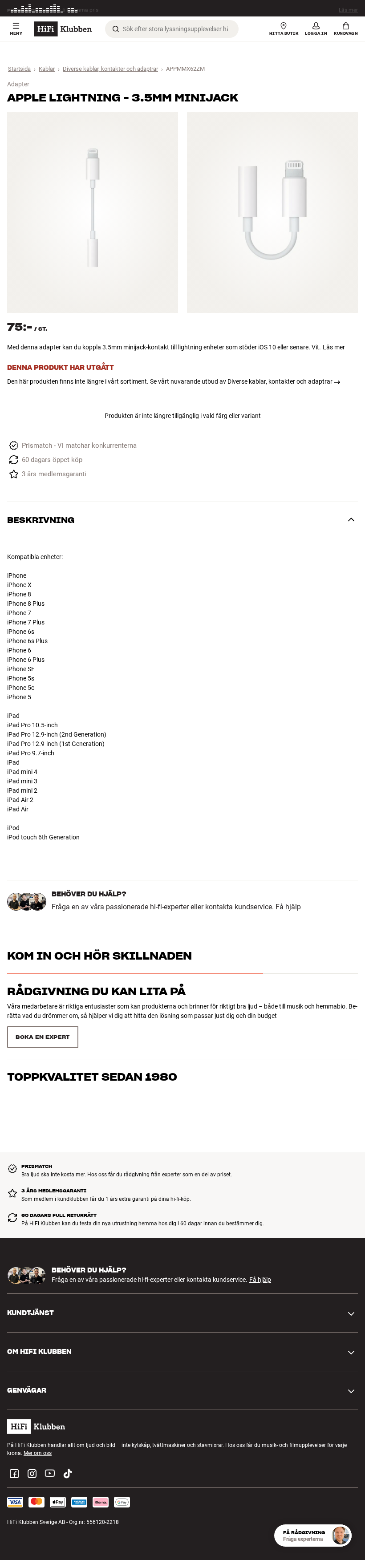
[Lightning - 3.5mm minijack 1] (92, 212)
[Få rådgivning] (340, 1535)
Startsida (19, 68)
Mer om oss (38, 1453)
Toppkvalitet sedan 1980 (92, 1077)
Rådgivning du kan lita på (96, 991)
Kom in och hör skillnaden (99, 956)
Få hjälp (288, 907)
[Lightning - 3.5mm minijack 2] (272, 212)
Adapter (18, 84)
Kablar (47, 68)
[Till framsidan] (63, 28)
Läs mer (348, 9)
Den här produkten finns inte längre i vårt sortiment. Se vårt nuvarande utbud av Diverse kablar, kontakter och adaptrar (170, 381)
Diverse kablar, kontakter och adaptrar (110, 68)
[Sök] (115, 29)
